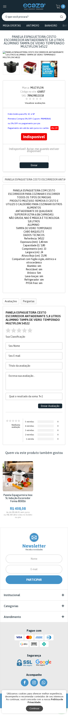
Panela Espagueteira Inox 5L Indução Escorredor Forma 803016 (17, 498)
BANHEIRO (51, 25)
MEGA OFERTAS (12, 25)
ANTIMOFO (32, 25)
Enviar (34, 165)
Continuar (34, 708)
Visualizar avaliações (35, 103)
